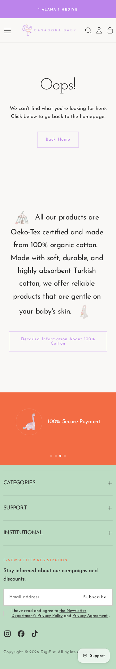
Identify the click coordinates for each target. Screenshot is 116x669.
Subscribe (95, 597)
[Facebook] (21, 634)
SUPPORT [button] (15, 508)
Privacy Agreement (90, 616)
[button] (7, 30)
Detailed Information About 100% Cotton (58, 341)
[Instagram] (7, 634)
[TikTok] (35, 634)
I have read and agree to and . (60, 613)
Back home (58, 140)
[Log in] (99, 30)
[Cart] (110, 30)
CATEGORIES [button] (19, 483)
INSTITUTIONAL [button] (23, 533)
